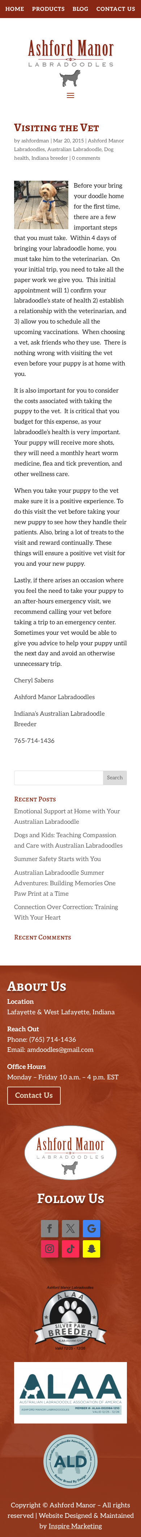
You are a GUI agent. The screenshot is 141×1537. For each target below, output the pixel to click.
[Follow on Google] (91, 1228)
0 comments (86, 158)
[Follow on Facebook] (49, 1228)
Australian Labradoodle (74, 149)
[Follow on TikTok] (70, 1249)
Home (14, 9)
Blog (81, 9)
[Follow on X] (70, 1228)
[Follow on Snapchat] (91, 1249)
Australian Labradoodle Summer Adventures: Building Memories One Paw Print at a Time (65, 883)
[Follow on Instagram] (49, 1249)
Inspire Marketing (75, 1526)
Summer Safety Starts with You (57, 859)
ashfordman (35, 141)
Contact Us (116, 9)
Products (48, 9)
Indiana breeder (49, 158)
